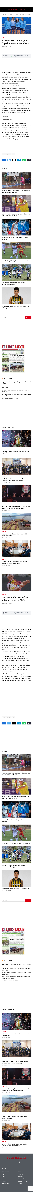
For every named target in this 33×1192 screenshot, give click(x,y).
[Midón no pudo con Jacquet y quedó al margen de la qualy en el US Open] (16, 203)
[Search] (30, 10)
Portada (3, 14)
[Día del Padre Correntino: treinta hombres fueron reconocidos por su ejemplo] (16, 466)
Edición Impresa (6, 154)
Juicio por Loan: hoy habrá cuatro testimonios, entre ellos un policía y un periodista (16, 507)
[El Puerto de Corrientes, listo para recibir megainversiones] (16, 521)
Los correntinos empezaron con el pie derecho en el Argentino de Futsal (16, 191)
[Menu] (3, 10)
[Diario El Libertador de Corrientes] (16, 10)
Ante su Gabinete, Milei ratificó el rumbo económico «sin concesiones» (14, 562)
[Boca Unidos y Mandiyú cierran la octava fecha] (16, 250)
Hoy (13, 154)
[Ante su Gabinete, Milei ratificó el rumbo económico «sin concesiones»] (16, 548)
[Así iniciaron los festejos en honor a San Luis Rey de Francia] (16, 438)
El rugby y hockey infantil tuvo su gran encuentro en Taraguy (13, 283)
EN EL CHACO (7, 378)
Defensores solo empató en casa (10, 398)
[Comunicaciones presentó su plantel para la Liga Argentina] (16, 295)
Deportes (4, 37)
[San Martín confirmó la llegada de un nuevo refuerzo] (16, 227)
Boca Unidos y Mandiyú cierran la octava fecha (16, 261)
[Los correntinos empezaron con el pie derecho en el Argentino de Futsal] (16, 180)
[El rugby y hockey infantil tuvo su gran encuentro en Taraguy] (16, 272)
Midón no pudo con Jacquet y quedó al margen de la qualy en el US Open (16, 214)
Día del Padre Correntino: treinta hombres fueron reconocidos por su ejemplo (15, 479)
